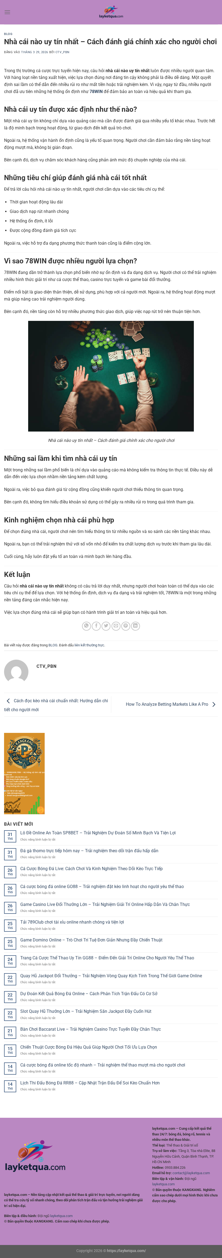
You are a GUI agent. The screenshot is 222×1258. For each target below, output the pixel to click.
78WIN (96, 91)
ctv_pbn (63, 52)
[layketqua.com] (111, 12)
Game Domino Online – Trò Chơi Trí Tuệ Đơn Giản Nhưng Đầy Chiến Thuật (91, 940)
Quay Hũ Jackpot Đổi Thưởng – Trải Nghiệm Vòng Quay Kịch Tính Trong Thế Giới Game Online (111, 975)
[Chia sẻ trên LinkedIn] (135, 626)
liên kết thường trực (89, 645)
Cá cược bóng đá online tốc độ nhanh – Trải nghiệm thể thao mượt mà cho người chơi (102, 1065)
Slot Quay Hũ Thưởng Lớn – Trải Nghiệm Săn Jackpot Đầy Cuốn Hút (85, 1011)
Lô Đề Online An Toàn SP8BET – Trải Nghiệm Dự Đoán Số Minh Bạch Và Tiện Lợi (98, 832)
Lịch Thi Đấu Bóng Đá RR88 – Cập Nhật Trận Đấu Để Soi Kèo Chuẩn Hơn (90, 1082)
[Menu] (7, 12)
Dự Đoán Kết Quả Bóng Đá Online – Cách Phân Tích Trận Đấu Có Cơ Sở (88, 993)
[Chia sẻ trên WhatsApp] (86, 626)
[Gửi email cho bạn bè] (116, 626)
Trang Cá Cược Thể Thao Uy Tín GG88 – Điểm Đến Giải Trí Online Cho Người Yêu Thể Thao (107, 957)
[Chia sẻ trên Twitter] (106, 626)
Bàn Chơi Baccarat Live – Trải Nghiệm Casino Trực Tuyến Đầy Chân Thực (90, 1029)
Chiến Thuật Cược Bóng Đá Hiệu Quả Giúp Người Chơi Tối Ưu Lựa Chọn (88, 1047)
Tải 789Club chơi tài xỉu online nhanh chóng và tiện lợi (72, 922)
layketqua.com (61, 1216)
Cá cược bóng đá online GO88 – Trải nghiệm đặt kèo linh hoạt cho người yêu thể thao (102, 886)
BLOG (8, 34)
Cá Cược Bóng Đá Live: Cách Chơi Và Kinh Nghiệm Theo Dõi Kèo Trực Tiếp (91, 868)
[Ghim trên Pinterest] (125, 626)
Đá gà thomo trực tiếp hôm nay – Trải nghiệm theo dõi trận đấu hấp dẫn (89, 850)
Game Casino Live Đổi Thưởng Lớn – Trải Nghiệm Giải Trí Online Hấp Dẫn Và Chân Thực (105, 904)
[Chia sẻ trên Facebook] (96, 626)
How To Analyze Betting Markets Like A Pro (167, 704)
